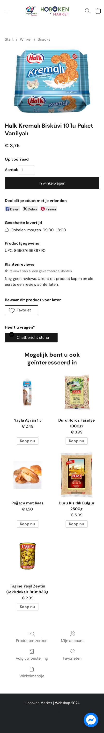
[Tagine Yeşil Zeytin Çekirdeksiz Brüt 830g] (27, 558)
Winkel (25, 39)
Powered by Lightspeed (52, 720)
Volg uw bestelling (32, 658)
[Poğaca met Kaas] (27, 475)
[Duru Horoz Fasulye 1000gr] (76, 392)
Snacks (44, 39)
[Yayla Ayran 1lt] (27, 392)
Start (9, 39)
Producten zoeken (31, 640)
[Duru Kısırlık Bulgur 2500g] (76, 475)
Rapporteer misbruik (52, 712)
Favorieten (72, 658)
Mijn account (72, 640)
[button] (52, 11)
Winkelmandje (31, 676)
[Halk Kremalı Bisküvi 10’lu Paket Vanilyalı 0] (52, 81)
